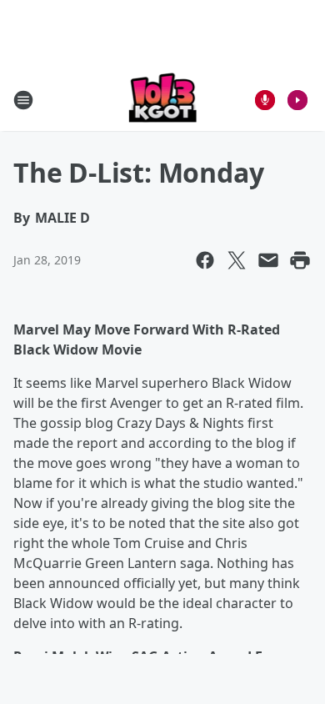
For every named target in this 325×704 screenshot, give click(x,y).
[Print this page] (300, 260)
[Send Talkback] (265, 100)
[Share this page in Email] (268, 260)
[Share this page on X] (236, 260)
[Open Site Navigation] (23, 100)
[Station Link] (162, 100)
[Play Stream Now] (298, 100)
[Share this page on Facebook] (205, 260)
